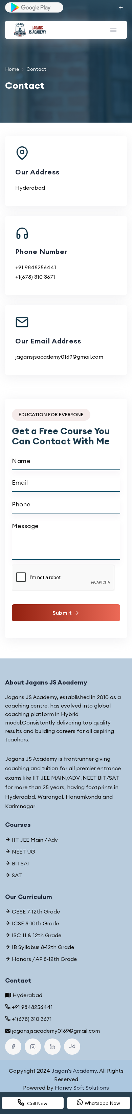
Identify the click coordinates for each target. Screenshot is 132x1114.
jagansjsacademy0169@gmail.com (59, 356)
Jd (72, 1046)
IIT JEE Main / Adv (34, 839)
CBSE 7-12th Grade (35, 911)
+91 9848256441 (35, 267)
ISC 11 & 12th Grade (35, 935)
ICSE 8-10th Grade (34, 923)
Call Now (36, 1103)
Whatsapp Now (102, 1103)
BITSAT (20, 863)
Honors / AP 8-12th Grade (43, 958)
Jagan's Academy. (74, 1070)
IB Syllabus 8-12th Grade (42, 947)
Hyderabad (27, 995)
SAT (16, 875)
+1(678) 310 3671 (35, 276)
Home (12, 69)
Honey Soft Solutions (82, 1087)
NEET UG (22, 851)
